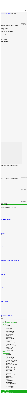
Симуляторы (9, 342)
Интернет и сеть (9, 363)
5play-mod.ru (24, 10)
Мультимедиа (9, 369)
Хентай (7, 348)
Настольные (9, 337)
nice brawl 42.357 (4, 246)
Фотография (9, 386)
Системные (8, 380)
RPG (7, 325)
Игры (4, 324)
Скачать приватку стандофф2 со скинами (10, 260)
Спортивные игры (10, 345)
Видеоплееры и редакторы (9, 322)
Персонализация (9, 374)
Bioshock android (4, 301)
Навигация (8, 370)
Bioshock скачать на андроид (7, 288)
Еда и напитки (9, 357)
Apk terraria (3, 274)
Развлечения (9, 340)
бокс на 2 (3, 233)
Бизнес (7, 354)
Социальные (9, 382)
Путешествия (9, 377)
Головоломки (9, 328)
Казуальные (8, 332)
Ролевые (8, 341)
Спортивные (9, 344)
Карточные (8, 334)
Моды (4, 351)
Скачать (23, 24)
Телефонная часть (10, 383)
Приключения (9, 338)
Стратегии (8, 347)
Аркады (7, 326)
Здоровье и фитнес (10, 360)
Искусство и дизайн (10, 364)
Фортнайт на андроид (6, 219)
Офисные (8, 373)
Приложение (6, 353)
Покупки (8, 376)
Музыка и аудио (9, 367)
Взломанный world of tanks (7, 315)
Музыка (7, 335)
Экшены (6, 28)
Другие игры (9, 331)
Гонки (7, 329)
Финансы (8, 385)
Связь (7, 379)
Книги (7, 366)
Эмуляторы (8, 387)
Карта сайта (6, 390)
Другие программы (10, 355)
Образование (9, 371)
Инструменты (9, 361)
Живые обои (9, 358)
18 (3, 321)
